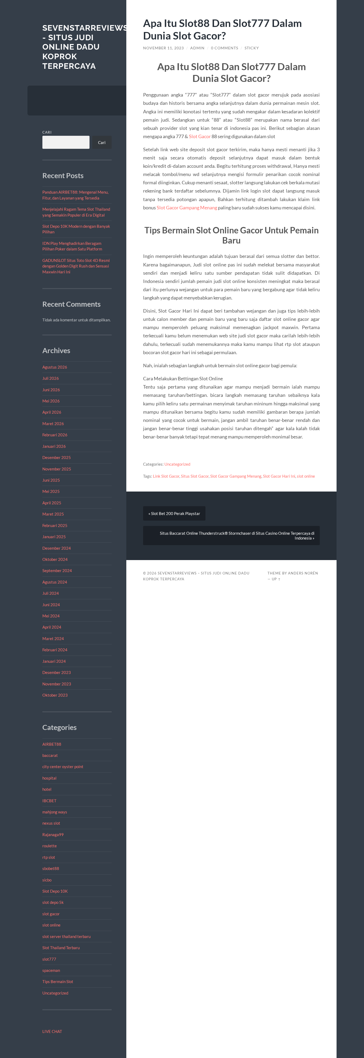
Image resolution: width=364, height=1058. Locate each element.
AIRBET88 (51, 744)
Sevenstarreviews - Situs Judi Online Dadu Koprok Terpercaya (85, 47)
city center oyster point (62, 766)
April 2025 (51, 502)
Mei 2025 (51, 491)
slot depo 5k (53, 902)
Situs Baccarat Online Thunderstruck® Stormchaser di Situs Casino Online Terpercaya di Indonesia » (237, 535)
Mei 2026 (51, 400)
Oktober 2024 (55, 559)
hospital (49, 778)
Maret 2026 (53, 423)
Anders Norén (303, 573)
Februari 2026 (54, 434)
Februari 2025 (54, 525)
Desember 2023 (56, 672)
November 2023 (56, 683)
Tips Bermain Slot (57, 981)
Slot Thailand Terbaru (61, 947)
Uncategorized (55, 993)
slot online (51, 925)
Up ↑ (276, 579)
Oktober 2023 (55, 695)
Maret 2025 (53, 514)
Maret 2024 (53, 638)
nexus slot (51, 823)
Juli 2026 (50, 378)
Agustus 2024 (54, 582)
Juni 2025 (51, 480)
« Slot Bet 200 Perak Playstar (174, 513)
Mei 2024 (51, 615)
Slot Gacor (200, 136)
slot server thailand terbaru (66, 936)
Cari (47, 132)
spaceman (51, 970)
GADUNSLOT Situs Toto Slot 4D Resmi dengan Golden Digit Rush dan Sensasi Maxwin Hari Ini (76, 266)
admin (197, 48)
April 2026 (51, 412)
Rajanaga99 (53, 834)
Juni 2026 (51, 389)
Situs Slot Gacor (195, 476)
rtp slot (48, 857)
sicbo (46, 879)
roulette (49, 845)
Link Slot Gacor (166, 476)
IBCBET (49, 800)
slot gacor (51, 913)
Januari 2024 (54, 661)
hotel (46, 789)
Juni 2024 (51, 604)
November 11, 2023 (163, 48)
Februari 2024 (54, 649)
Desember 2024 (56, 548)
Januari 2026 (54, 446)
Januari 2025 (54, 536)
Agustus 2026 (54, 367)
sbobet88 (50, 868)
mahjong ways (54, 811)
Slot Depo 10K (55, 891)
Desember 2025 (56, 457)
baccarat (50, 755)
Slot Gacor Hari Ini (279, 476)
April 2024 (51, 627)
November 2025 (56, 468)
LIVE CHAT (52, 1031)
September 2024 (57, 570)
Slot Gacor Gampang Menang (187, 207)
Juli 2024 (50, 593)
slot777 (49, 959)
